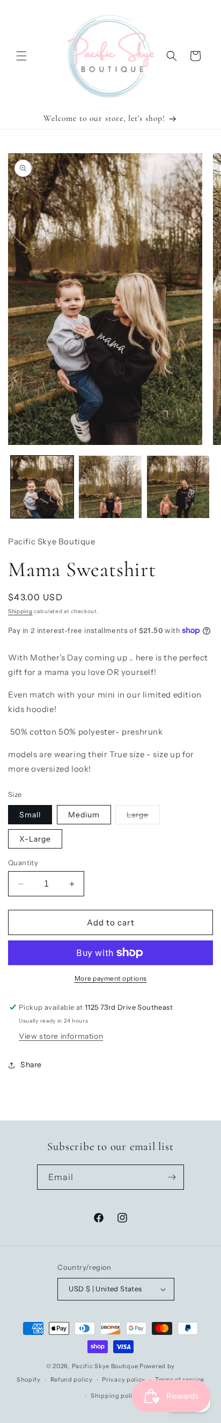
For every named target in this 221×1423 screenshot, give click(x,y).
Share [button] (31, 1064)
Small (30, 815)
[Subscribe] (171, 1177)
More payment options (111, 978)
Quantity (23, 862)
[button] (21, 56)
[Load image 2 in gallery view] (110, 487)
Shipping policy (115, 1395)
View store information (61, 1036)
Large (143, 816)
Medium (84, 815)
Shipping (20, 611)
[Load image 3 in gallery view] (178, 487)
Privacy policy (123, 1379)
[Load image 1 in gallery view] (42, 487)
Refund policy (71, 1379)
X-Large (35, 839)
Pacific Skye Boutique (105, 1366)
